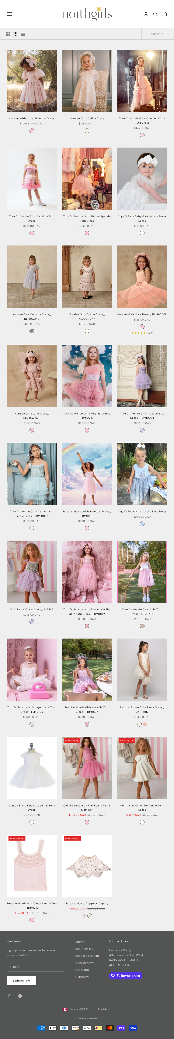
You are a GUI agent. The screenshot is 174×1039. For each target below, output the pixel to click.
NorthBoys (82, 977)
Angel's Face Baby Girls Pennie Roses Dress (142, 218)
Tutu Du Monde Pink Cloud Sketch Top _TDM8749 (32, 905)
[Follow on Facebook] (9, 996)
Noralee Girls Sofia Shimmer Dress (32, 118)
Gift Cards (82, 970)
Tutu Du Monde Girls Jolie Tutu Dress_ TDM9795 (142, 611)
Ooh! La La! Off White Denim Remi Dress (142, 808)
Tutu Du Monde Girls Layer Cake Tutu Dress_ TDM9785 (31, 709)
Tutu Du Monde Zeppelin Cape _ (87, 903)
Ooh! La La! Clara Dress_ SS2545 (31, 609)
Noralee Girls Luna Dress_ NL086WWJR (32, 416)
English (102, 1009)
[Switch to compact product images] (23, 33)
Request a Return (87, 956)
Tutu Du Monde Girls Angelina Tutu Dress (32, 218)
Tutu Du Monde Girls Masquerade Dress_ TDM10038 (142, 416)
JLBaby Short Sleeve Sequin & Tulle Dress (32, 808)
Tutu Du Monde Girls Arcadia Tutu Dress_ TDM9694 (87, 709)
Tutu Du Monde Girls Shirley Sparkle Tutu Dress (87, 218)
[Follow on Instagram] (20, 996)
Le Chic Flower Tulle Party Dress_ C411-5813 (142, 709)
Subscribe (21, 980)
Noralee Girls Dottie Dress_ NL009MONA (87, 316)
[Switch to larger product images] (8, 33)
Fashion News (84, 963)
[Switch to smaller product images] (15, 33)
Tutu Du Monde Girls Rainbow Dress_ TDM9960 (87, 513)
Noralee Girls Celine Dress (87, 118)
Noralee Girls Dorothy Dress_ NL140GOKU (32, 316)
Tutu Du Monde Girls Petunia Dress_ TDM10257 (87, 416)
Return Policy (84, 949)
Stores (79, 942)
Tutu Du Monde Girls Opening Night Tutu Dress (142, 120)
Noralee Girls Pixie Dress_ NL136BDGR (142, 314)
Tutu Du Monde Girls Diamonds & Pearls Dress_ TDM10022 (31, 513)
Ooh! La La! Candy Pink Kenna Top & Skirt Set (87, 808)
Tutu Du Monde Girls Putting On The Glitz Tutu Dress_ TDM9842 (86, 611)
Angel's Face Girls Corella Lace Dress (142, 511)
